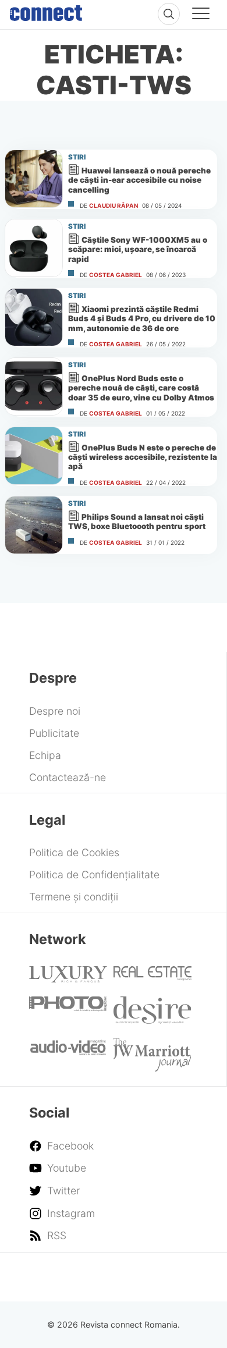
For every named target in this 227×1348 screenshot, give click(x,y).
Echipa (45, 755)
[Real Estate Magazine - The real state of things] (152, 977)
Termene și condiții (73, 897)
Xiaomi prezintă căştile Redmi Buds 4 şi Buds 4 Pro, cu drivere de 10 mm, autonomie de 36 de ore (141, 318)
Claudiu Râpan (113, 205)
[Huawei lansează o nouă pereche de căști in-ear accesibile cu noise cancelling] (34, 179)
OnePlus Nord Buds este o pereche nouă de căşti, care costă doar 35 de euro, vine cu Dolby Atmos (141, 388)
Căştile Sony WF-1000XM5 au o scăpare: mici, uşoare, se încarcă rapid (137, 249)
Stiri (77, 157)
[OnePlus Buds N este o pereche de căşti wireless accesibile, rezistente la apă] (34, 456)
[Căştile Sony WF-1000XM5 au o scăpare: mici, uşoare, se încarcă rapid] (34, 248)
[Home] (46, 10)
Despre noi (54, 711)
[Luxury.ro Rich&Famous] (68, 979)
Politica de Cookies (74, 852)
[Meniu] (201, 15)
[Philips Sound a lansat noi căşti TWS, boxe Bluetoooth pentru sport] (34, 525)
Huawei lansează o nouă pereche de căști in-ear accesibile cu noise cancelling (139, 180)
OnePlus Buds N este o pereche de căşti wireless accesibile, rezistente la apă (142, 457)
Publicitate (54, 733)
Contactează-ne (67, 777)
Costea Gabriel (115, 274)
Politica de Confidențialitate (94, 874)
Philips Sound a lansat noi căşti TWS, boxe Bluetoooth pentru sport (136, 521)
